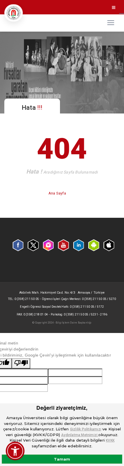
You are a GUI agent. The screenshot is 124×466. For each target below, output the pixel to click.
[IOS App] (109, 244)
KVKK (110, 440)
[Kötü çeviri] (21, 363)
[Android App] (93, 244)
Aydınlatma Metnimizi (79, 435)
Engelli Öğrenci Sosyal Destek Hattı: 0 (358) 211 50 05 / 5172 (62, 306)
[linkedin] (78, 244)
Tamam (62, 459)
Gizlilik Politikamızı (85, 429)
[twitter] (33, 244)
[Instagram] (48, 244)
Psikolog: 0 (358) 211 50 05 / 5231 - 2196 (79, 314)
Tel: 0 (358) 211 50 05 (23, 299)
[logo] (13, 13)
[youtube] (63, 244)
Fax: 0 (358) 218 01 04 (32, 314)
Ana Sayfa (57, 193)
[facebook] (18, 244)
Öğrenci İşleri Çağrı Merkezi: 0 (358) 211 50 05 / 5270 (79, 299)
